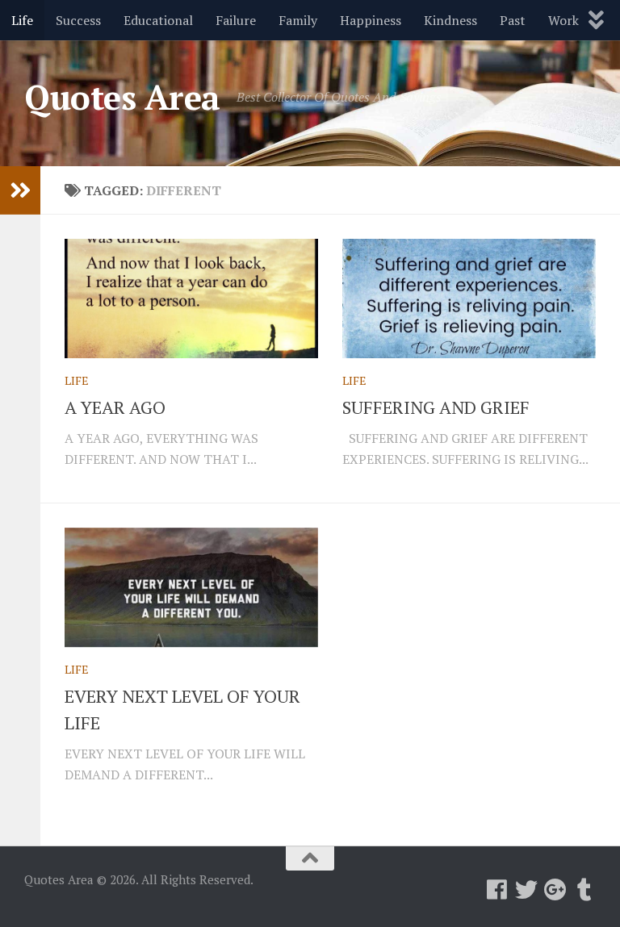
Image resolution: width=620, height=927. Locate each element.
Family (298, 20)
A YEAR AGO (115, 407)
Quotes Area (122, 96)
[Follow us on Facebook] (497, 890)
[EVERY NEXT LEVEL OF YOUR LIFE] (191, 587)
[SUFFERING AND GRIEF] (469, 298)
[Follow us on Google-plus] (555, 890)
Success (78, 20)
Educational (158, 20)
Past (513, 20)
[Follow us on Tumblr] (584, 890)
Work (563, 20)
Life (22, 20)
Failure (236, 20)
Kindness (450, 20)
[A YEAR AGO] (191, 298)
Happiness (370, 20)
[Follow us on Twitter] (526, 890)
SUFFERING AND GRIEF (436, 407)
